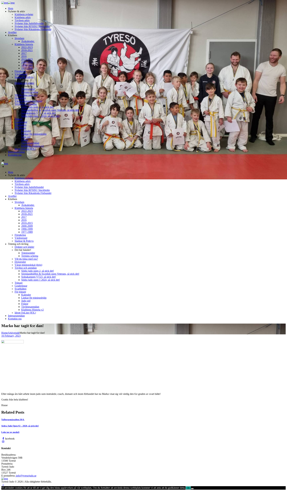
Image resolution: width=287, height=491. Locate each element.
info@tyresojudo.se (25, 475)
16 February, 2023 (11, 335)
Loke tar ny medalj (10, 432)
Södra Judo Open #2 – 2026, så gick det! (20, 426)
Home (4, 332)
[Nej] (192, 488)
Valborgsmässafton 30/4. (12, 419)
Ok (188, 488)
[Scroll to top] (3, 484)
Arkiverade (14, 332)
